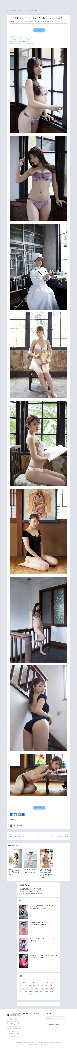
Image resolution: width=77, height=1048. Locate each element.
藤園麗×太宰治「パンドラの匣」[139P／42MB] (38, 18)
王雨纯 (41, 991)
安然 (46, 985)
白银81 (51, 991)
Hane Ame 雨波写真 (49, 980)
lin (20, 982)
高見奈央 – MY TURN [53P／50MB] (18, 837)
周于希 (43, 982)
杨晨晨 (21, 991)
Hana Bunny (39, 980)
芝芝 (30, 994)
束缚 (52, 988)
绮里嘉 (25, 994)
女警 (34, 985)
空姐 (21, 994)
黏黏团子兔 (50, 994)
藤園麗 (13, 819)
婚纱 (42, 985)
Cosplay (30, 980)
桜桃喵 (30, 991)
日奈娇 (36, 988)
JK (55, 980)
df (34, 980)
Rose (34, 982)
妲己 (38, 985)
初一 (14, 21)
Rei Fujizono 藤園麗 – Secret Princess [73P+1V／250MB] (30, 871)
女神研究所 (51, 1024)
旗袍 (32, 988)
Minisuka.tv (25, 982)
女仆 (30, 985)
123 (20, 980)
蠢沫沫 (34, 994)
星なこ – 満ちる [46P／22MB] (60, 837)
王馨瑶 (46, 991)
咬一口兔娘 (53, 982)
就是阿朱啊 (22, 988)
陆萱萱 (39, 994)
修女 (38, 982)
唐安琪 (21, 985)
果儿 (26, 991)
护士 (27, 988)
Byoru (25, 980)
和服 (48, 982)
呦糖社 (14, 11)
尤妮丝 (50, 985)
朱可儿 (47, 988)
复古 (26, 985)
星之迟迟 (42, 988)
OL (30, 982)
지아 (21, 996)
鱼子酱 (44, 994)
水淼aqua (36, 991)
